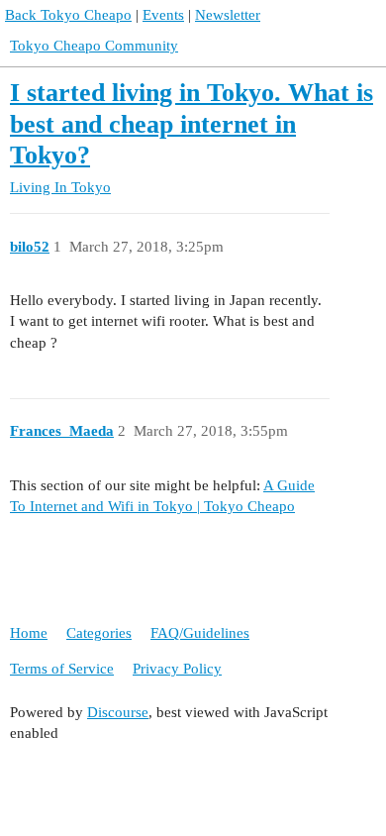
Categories (99, 633)
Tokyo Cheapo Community (94, 45)
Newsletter (227, 15)
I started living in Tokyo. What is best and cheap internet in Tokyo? (191, 123)
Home (29, 633)
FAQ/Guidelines (199, 633)
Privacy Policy (177, 669)
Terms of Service (62, 669)
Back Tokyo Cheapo (68, 15)
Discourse (117, 712)
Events (163, 15)
